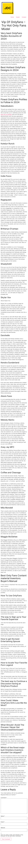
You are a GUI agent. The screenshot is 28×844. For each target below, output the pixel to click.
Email (3, 821)
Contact (24, 17)
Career (18, 17)
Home (12, 17)
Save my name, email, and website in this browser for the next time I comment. (12, 835)
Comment (4, 797)
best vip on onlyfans (6, 114)
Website (3, 827)
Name (3, 816)
